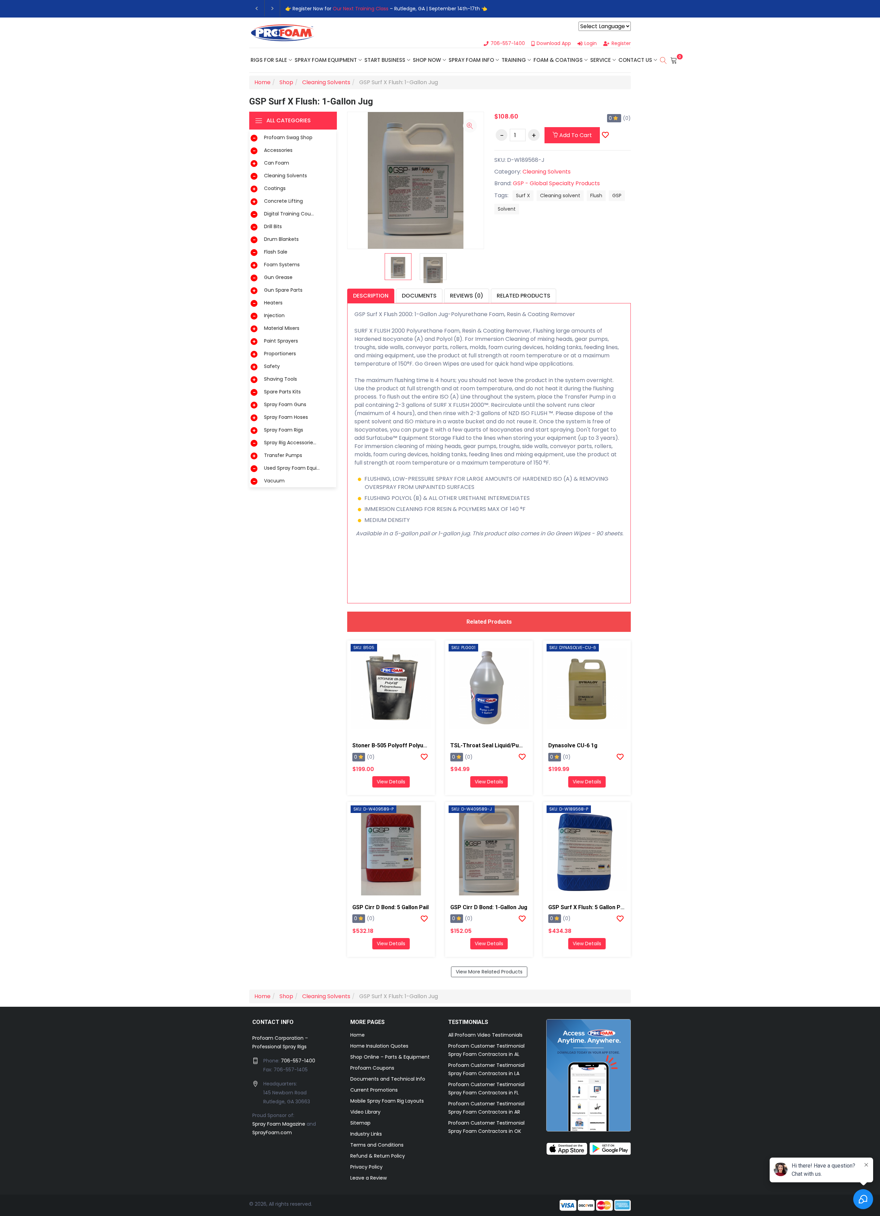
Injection (274, 315)
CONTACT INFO (273, 1022)
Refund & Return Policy (377, 1155)
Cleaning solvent (560, 195)
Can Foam (276, 162)
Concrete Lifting (283, 201)
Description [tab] (370, 296)
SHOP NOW (427, 60)
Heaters (273, 302)
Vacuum (274, 480)
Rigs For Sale (269, 60)
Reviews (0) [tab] (466, 296)
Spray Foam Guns (285, 404)
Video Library (365, 1111)
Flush (596, 195)
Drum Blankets (281, 239)
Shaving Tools (280, 379)
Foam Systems (282, 264)
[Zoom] (470, 126)
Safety (272, 366)
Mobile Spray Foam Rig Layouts (387, 1100)
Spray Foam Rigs (283, 429)
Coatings (275, 188)
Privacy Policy (366, 1166)
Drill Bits (273, 226)
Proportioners (280, 353)
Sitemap (360, 1122)
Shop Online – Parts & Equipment (390, 1056)
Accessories (278, 150)
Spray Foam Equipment (326, 60)
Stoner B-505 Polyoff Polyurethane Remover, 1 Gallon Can (428, 745)
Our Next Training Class (360, 8)
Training (514, 60)
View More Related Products (489, 971)
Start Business (384, 60)
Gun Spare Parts (283, 290)
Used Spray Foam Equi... (292, 468)
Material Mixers (281, 328)
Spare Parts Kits (282, 391)
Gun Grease (278, 277)
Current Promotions (374, 1089)
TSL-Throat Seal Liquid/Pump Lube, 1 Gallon (507, 745)
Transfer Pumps (283, 455)
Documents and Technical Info (387, 1078)
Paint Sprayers (281, 340)
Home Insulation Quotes (379, 1045)
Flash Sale (275, 251)
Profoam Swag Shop (288, 137)
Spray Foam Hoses (286, 417)
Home (357, 1034)
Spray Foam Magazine (278, 1123)
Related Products (523, 296)
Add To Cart (575, 135)
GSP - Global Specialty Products (556, 183)
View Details (391, 781)
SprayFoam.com (272, 1132)
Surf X (523, 195)
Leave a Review (368, 1177)
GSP (617, 195)
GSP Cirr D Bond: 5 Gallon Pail (390, 907)
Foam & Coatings (558, 60)
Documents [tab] (419, 296)
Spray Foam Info (471, 60)
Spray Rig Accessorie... (290, 442)
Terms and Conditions (377, 1144)
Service (600, 60)
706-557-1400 (298, 1060)
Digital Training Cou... (289, 213)
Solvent (507, 208)
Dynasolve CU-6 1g (572, 745)
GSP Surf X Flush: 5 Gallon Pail (587, 907)
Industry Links (366, 1133)
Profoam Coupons (372, 1067)
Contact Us (635, 60)
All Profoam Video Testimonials (485, 1034)
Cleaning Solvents (285, 175)
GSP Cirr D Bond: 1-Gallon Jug (488, 907)
